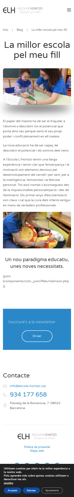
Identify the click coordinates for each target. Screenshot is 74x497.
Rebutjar (31, 490)
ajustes (8, 483)
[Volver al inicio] (22, 10)
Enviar (37, 336)
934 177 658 (28, 394)
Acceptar (12, 490)
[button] (69, 10)
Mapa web (37, 451)
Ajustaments (52, 490)
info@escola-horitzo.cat (28, 386)
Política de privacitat (37, 447)
